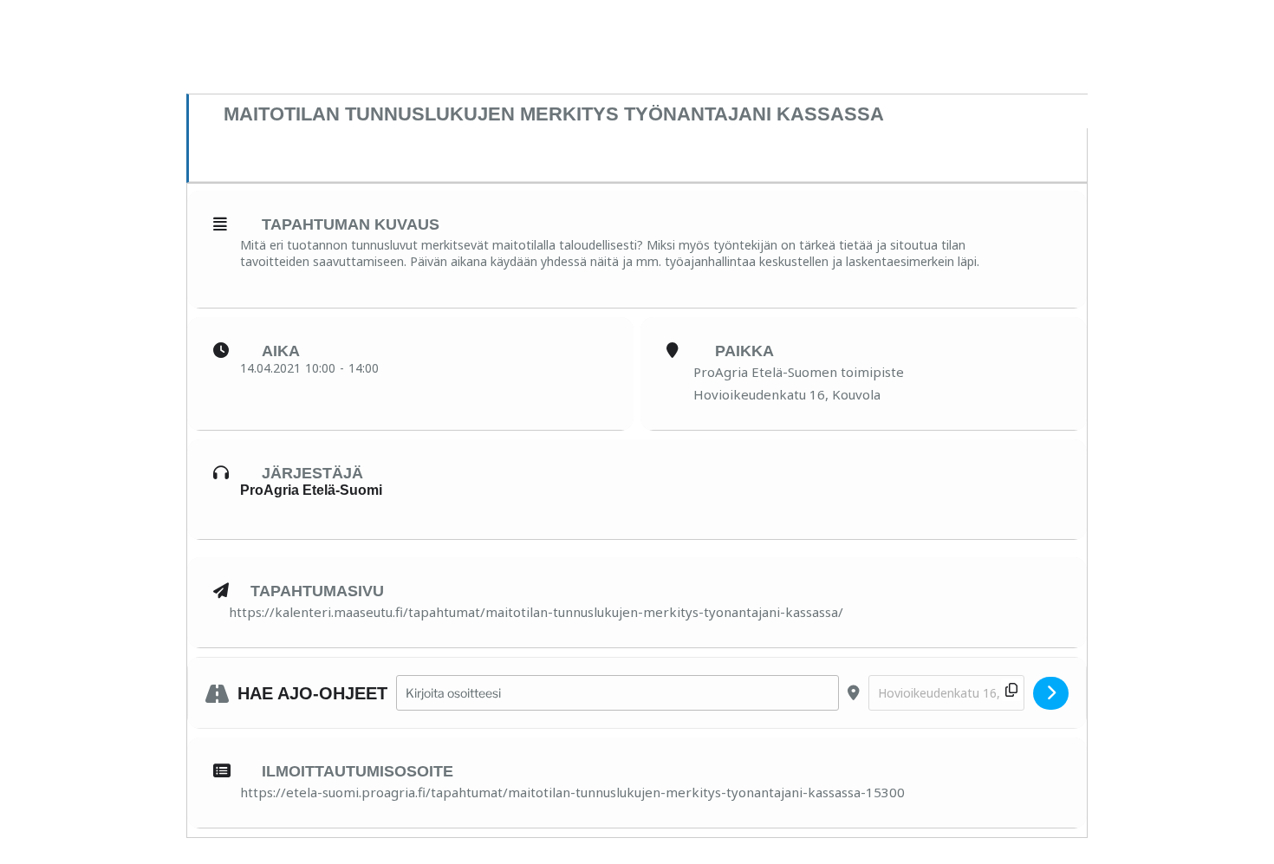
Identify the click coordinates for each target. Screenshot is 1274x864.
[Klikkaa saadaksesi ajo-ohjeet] (1051, 693)
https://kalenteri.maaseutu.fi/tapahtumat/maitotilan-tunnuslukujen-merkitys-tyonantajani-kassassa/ (536, 611)
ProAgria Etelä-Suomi (311, 490)
